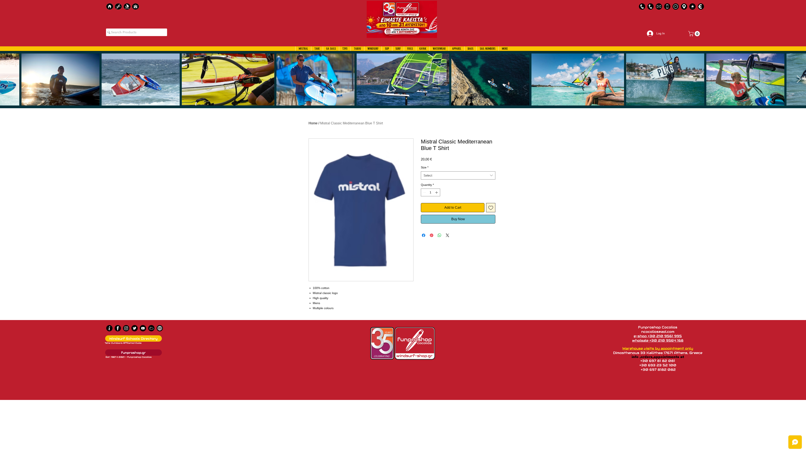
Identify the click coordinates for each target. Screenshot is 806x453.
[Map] (684, 6)
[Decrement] (424, 192)
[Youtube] (143, 328)
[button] (694, 33)
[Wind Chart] (151, 328)
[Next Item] (798, 79)
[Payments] (701, 6)
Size (424, 167)
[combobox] (458, 175)
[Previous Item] (7, 79)
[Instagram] (126, 328)
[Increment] (437, 192)
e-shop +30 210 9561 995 (658, 336)
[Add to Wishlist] (490, 207)
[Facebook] (118, 328)
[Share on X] (447, 235)
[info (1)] (109, 328)
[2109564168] (650, 6)
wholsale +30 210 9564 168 (657, 340)
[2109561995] (642, 6)
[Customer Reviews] (692, 6)
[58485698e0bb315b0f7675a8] (659, 6)
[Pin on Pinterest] (431, 235)
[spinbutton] (430, 192)
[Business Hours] (676, 6)
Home (313, 123)
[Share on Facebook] (423, 235)
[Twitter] (134, 328)
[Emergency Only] (667, 6)
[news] (160, 328)
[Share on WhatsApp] (439, 235)
